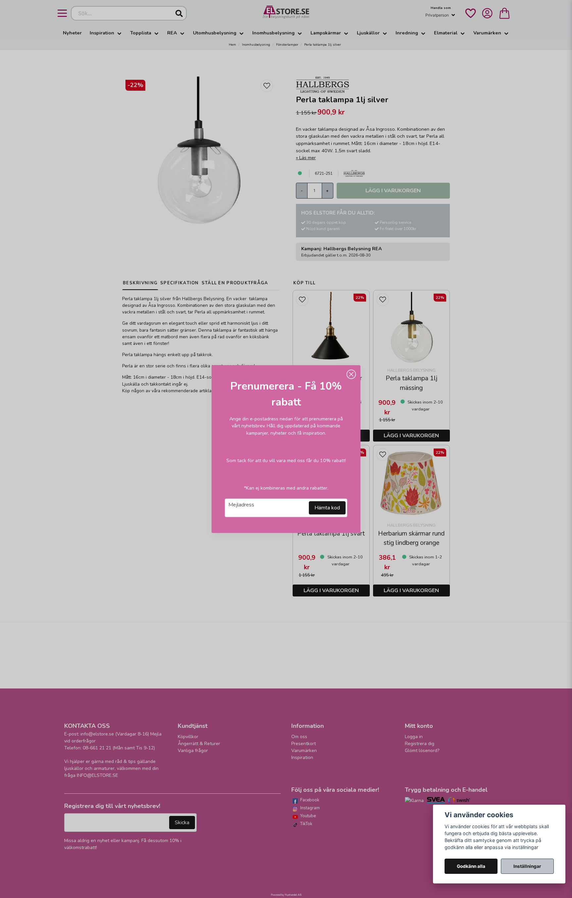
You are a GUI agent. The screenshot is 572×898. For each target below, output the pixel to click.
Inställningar (527, 866)
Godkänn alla (471, 866)
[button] (351, 374)
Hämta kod (327, 507)
